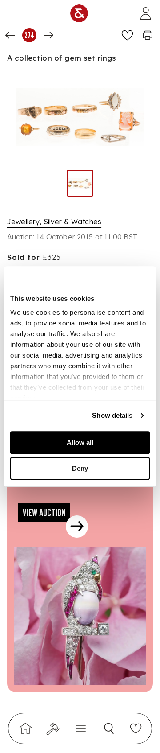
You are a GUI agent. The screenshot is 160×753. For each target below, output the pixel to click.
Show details (112, 415)
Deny (80, 468)
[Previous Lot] (10, 35)
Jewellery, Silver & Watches (54, 221)
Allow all (80, 442)
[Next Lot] (48, 35)
